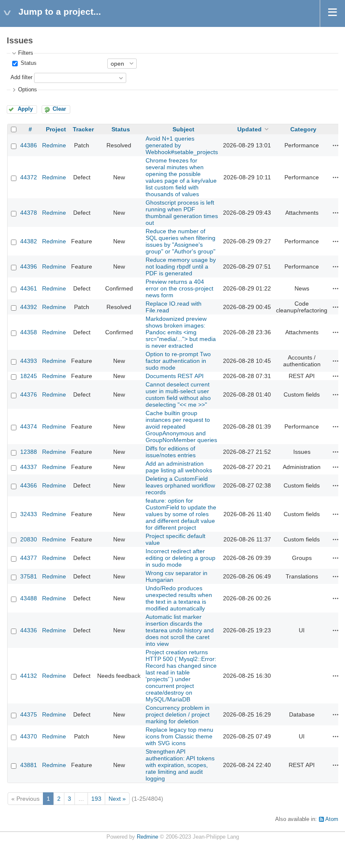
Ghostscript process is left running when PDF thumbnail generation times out (182, 212)
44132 (28, 675)
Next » (117, 798)
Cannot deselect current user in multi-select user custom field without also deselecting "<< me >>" (178, 394)
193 (96, 798)
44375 (28, 714)
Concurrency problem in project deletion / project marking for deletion (178, 714)
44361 (28, 288)
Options (27, 90)
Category (303, 129)
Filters (25, 53)
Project (56, 129)
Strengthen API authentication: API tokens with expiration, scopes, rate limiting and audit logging (180, 765)
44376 (28, 394)
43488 (28, 598)
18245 (28, 376)
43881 (28, 765)
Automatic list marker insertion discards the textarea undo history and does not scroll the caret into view (180, 630)
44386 (28, 145)
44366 (28, 485)
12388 (28, 451)
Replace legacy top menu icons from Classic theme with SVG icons (179, 736)
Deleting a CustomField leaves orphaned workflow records (180, 485)
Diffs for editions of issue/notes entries (171, 451)
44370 (28, 736)
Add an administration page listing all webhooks (179, 467)
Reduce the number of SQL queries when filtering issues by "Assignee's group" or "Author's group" (180, 241)
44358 (28, 332)
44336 (28, 630)
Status (28, 63)
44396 (28, 266)
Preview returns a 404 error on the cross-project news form (179, 288)
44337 (28, 467)
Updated (249, 129)
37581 (28, 576)
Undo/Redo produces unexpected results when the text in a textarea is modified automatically (179, 598)
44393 (28, 360)
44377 (28, 557)
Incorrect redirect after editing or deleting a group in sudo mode (180, 558)
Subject (183, 129)
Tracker (83, 129)
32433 (28, 514)
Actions (335, 145)
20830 (28, 539)
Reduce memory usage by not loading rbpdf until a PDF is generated (181, 266)
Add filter (21, 77)
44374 (28, 426)
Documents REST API (175, 376)
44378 (28, 212)
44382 (28, 241)
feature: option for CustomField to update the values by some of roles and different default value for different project (181, 514)
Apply (25, 109)
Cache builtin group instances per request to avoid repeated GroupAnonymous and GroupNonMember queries (181, 426)
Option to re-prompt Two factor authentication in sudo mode (178, 361)
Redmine (54, 145)
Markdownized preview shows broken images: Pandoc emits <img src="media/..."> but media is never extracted (181, 332)
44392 (28, 307)
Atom (331, 819)
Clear (59, 109)
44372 (28, 177)
